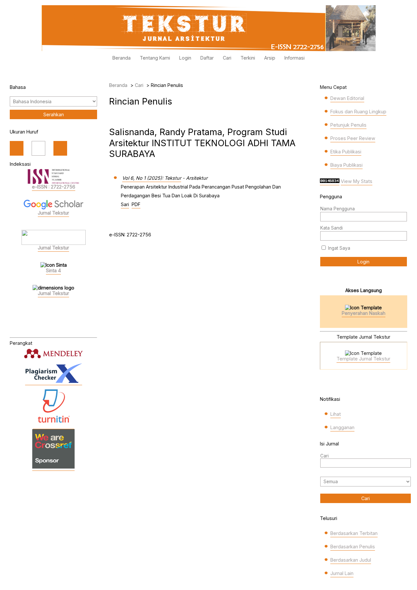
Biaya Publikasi (346, 165)
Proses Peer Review (352, 138)
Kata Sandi (331, 228)
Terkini (247, 58)
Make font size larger (60, 148)
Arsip (269, 58)
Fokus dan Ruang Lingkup (358, 111)
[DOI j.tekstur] (53, 467)
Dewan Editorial (347, 98)
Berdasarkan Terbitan (354, 533)
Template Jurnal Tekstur (363, 358)
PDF (136, 204)
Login (185, 58)
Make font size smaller (16, 148)
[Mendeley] (53, 353)
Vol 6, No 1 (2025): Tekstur (151, 178)
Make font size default (38, 148)
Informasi (294, 58)
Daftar (207, 58)
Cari (227, 58)
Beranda (121, 58)
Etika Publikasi (345, 151)
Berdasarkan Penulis (352, 546)
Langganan (342, 427)
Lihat (335, 414)
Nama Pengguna (337, 208)
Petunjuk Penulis (348, 125)
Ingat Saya (339, 248)
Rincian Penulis (167, 85)
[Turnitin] (53, 425)
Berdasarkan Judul (350, 560)
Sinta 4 (53, 270)
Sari (125, 204)
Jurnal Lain (341, 573)
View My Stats (356, 181)
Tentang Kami (155, 58)
